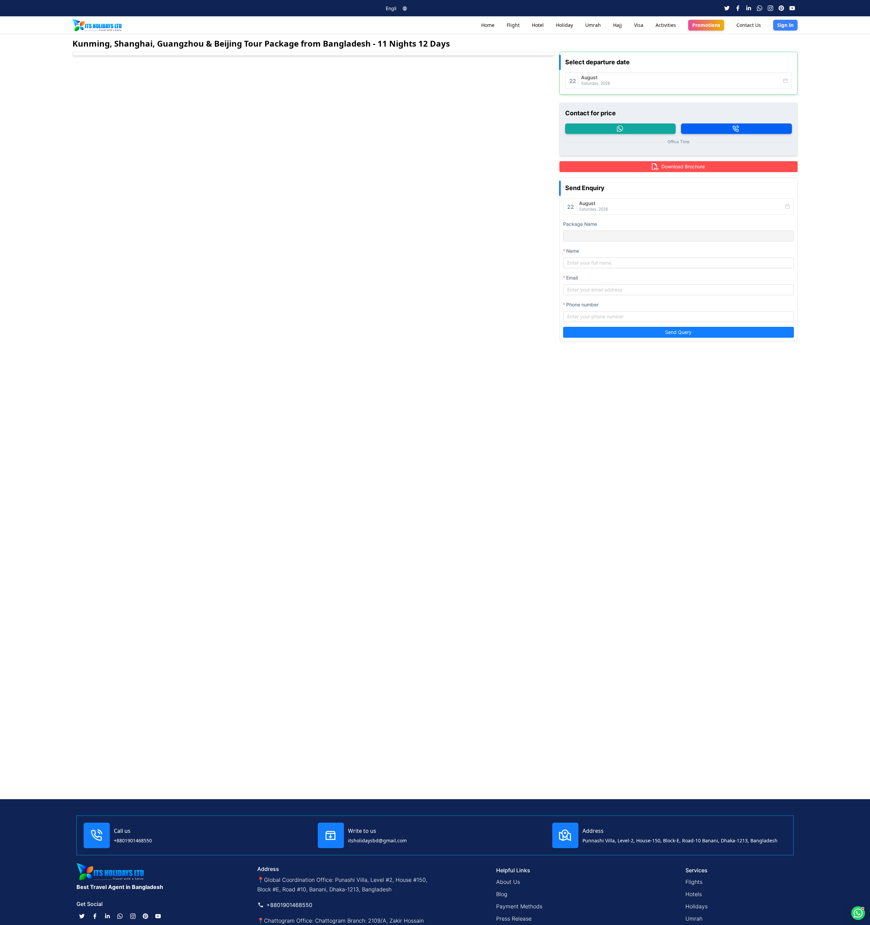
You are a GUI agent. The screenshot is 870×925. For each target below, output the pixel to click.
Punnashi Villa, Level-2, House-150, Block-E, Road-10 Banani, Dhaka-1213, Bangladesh (680, 840)
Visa (638, 25)
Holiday (564, 25)
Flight (513, 25)
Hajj (617, 25)
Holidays (696, 906)
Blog (501, 894)
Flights (693, 881)
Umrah (593, 25)
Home (487, 25)
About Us (508, 881)
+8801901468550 (133, 840)
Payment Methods (519, 906)
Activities (666, 25)
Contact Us (748, 25)
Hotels (693, 894)
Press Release (514, 918)
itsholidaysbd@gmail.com (377, 840)
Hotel (538, 25)
